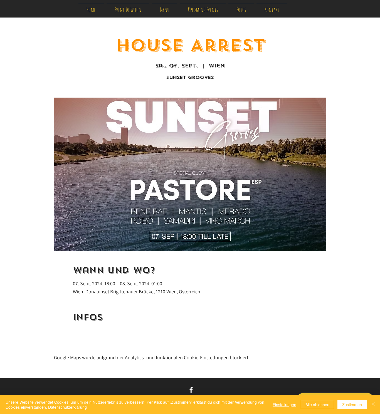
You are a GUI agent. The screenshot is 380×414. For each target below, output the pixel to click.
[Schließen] (373, 405)
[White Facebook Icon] (191, 390)
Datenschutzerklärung (67, 407)
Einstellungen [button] (284, 404)
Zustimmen (352, 404)
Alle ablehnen (317, 404)
